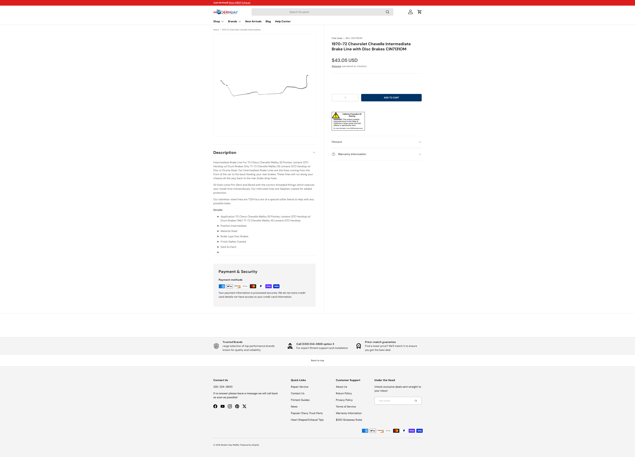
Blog (268, 21)
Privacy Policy (344, 400)
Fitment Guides (300, 400)
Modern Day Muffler (230, 445)
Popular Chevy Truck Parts (307, 413)
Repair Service (299, 386)
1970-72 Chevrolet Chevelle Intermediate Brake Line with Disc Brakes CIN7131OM (242, 29)
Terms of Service (346, 406)
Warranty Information (349, 413)
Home (216, 29)
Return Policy (344, 393)
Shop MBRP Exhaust (240, 2)
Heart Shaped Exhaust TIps (307, 420)
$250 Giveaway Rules (349, 420)
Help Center (283, 21)
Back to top (317, 360)
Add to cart (391, 97)
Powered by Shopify (249, 445)
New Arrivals (253, 21)
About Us (341, 386)
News (294, 406)
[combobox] (322, 12)
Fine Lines (337, 38)
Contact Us (297, 393)
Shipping (336, 66)
